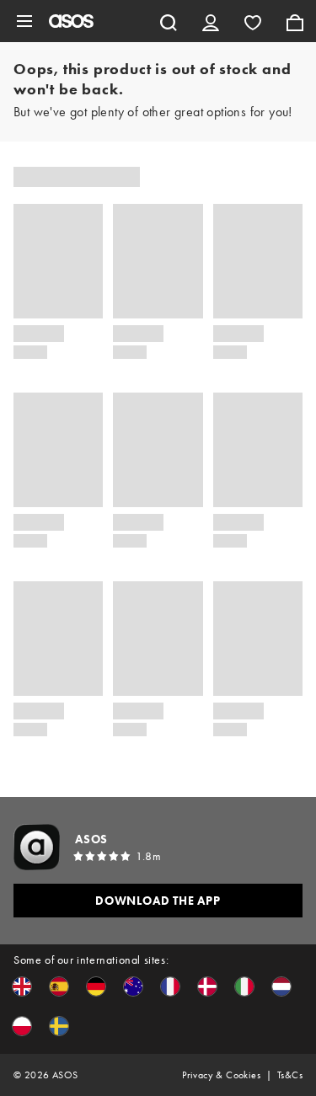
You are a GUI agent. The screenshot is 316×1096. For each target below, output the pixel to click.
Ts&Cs (290, 1075)
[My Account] (211, 21)
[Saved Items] (253, 21)
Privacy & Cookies (221, 1075)
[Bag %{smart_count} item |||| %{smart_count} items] (295, 21)
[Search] (168, 21)
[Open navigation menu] (24, 21)
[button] (22, 986)
